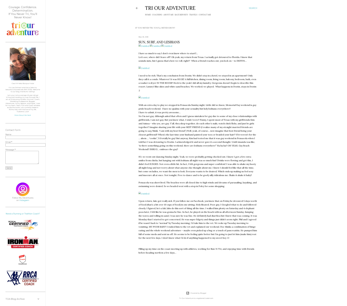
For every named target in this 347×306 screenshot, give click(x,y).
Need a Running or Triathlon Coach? (23, 214)
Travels (193, 14)
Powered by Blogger (198, 293)
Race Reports (181, 14)
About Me (168, 14)
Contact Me (205, 14)
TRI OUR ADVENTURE (170, 8)
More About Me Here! (23, 115)
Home (148, 14)
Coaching (157, 14)
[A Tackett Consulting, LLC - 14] (23, 35)
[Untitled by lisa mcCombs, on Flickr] (144, 46)
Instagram (24, 200)
